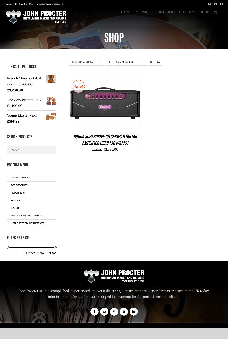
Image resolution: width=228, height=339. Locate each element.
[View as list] (158, 61)
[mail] (104, 312)
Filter (17, 253)
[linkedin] (134, 312)
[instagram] (114, 312)
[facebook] (94, 312)
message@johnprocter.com (50, 3)
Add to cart (97, 104)
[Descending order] (109, 62)
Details (117, 104)
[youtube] (124, 312)
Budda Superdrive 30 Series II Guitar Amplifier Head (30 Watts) (105, 140)
